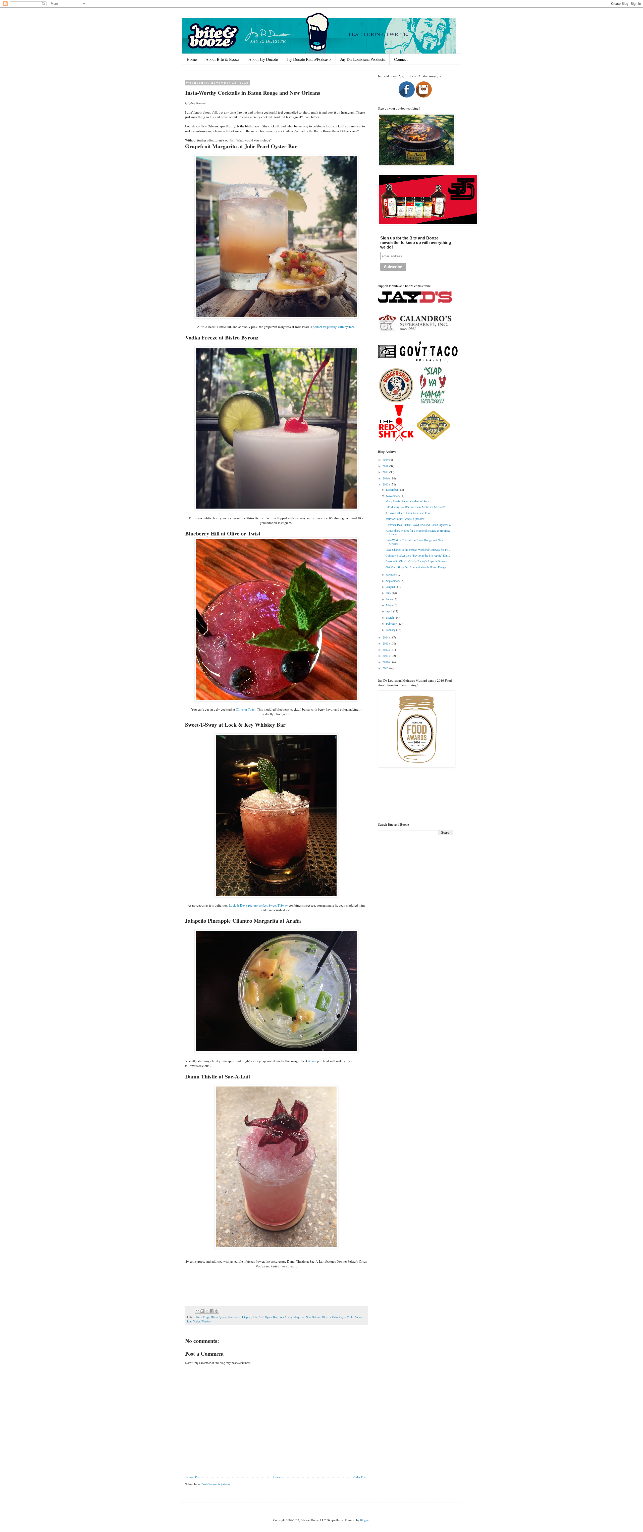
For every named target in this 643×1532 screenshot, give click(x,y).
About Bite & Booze (222, 59)
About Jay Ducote (263, 59)
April (389, 611)
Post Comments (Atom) (215, 1484)
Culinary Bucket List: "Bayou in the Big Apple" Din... (418, 555)
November (392, 496)
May (389, 605)
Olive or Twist (245, 709)
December (392, 489)
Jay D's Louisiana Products (362, 59)
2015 (386, 484)
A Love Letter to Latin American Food (408, 513)
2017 (386, 472)
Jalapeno (246, 1317)
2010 (386, 662)
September (392, 581)
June (389, 599)
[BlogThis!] (202, 1311)
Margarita (298, 1317)
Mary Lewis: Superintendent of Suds (408, 501)
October (391, 574)
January (391, 630)
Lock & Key (285, 1317)
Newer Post (193, 1477)
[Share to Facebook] (211, 1311)
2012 (386, 650)
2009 (386, 668)
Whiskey (206, 1321)
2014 (386, 637)
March (390, 617)
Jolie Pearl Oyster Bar (265, 1317)
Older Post (359, 1477)
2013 (386, 643)
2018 (386, 466)
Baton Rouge (203, 1317)
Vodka (196, 1321)
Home (192, 59)
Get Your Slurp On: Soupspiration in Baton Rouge (416, 567)
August (391, 587)
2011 (386, 656)
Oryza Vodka (346, 1317)
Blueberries (234, 1317)
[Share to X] (206, 1311)
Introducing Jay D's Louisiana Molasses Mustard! (415, 507)
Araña (312, 1061)
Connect (401, 59)
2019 (386, 460)
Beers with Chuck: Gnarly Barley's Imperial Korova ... (418, 561)
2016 (386, 478)
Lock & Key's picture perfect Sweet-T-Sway (258, 905)
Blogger (364, 1520)
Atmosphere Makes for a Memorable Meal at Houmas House (418, 532)
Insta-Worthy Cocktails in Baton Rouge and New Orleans (415, 542)
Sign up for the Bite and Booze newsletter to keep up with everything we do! (415, 242)
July (389, 593)
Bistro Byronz (218, 1317)
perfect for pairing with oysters (333, 326)
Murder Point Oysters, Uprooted (405, 519)
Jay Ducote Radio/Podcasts (309, 59)
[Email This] (197, 1311)
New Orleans (313, 1317)
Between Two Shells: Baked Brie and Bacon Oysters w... (419, 525)
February (392, 623)
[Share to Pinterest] (216, 1311)
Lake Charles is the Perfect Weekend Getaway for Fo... (418, 550)
